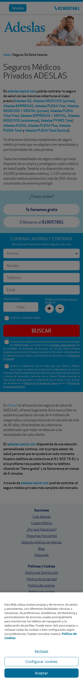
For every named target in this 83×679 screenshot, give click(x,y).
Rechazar (41, 651)
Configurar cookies (41, 661)
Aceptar (41, 673)
